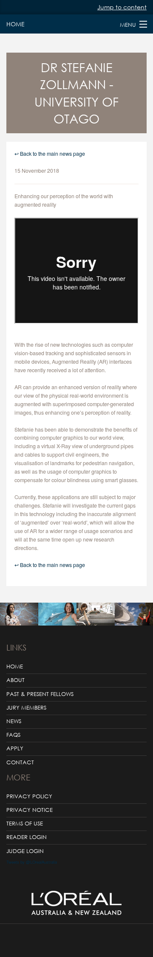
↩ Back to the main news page (49, 153)
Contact (20, 762)
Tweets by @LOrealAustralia (31, 862)
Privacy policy (29, 796)
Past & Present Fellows (40, 694)
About (15, 680)
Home (14, 24)
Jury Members (26, 707)
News (13, 721)
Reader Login (26, 837)
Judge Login (25, 851)
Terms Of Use (24, 823)
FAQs (13, 734)
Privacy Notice (29, 810)
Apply (14, 748)
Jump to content (122, 7)
